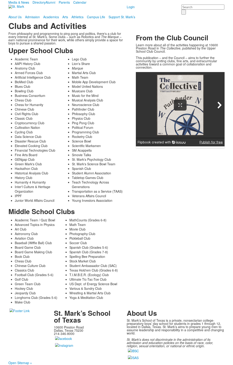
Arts (65, 17)
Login (131, 7)
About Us (15, 17)
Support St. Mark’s (122, 17)
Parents (64, 2)
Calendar (79, 2)
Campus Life (96, 17)
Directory (39, 2)
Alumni (50, 2)
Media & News (18, 2)
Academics (51, 17)
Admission (32, 17)
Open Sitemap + (20, 362)
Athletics (77, 17)
